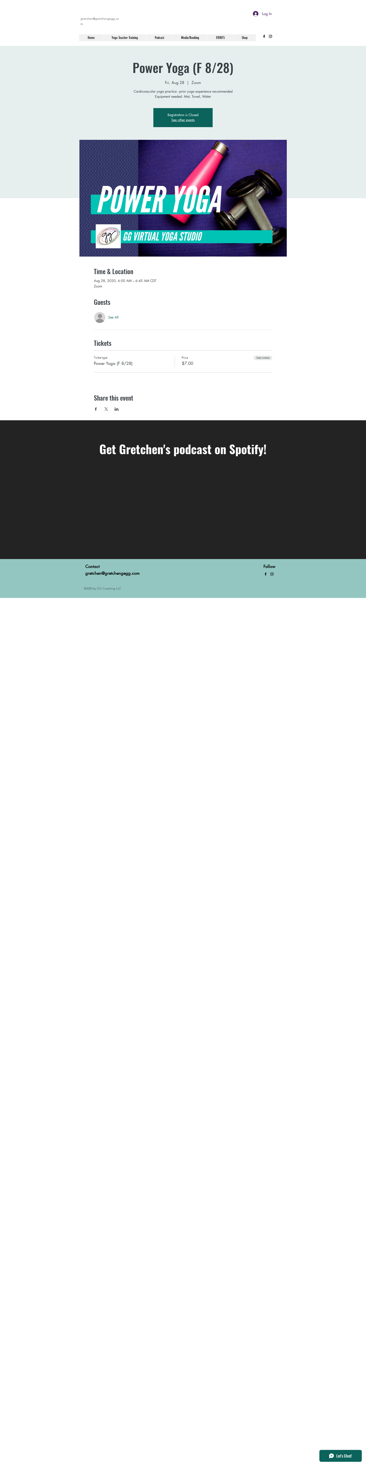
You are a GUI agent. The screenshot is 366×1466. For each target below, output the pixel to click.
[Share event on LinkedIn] (117, 409)
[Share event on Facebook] (96, 409)
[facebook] (264, 36)
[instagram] (270, 36)
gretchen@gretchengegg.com (112, 573)
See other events (183, 120)
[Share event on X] (106, 409)
